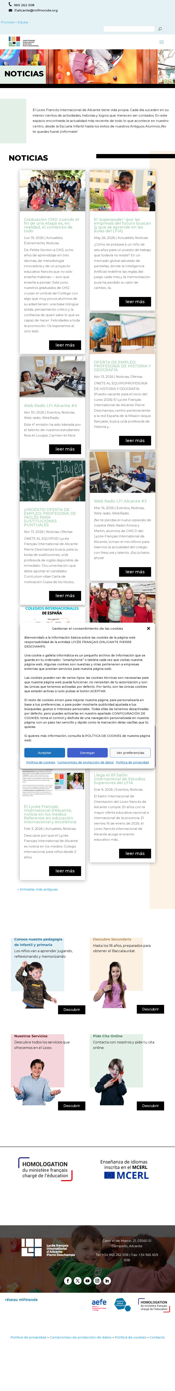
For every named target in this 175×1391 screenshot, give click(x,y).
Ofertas (66, 532)
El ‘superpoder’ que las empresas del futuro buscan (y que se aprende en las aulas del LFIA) (122, 225)
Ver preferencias (130, 753)
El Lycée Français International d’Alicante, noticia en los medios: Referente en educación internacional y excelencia (50, 814)
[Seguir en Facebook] (68, 1281)
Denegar (87, 753)
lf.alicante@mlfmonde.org (36, 10)
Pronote (7, 22)
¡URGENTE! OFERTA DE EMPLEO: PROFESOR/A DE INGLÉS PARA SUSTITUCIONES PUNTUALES (50, 517)
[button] (148, 628)
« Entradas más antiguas (38, 889)
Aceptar (44, 753)
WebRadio (50, 418)
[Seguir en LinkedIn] (107, 1281)
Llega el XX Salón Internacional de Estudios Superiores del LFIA (119, 779)
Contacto (157, 1337)
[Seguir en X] (78, 1281)
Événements (34, 243)
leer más (65, 345)
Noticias (52, 243)
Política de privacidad (132, 762)
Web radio (32, 418)
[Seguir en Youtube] (87, 1281)
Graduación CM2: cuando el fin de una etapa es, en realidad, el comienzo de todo (51, 225)
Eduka (23, 22)
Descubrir (71, 1010)
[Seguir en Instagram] (97, 1281)
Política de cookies (40, 762)
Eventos (53, 412)
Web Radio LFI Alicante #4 (50, 405)
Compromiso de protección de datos (85, 762)
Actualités (54, 238)
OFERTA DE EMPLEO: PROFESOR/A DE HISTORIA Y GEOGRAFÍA (122, 366)
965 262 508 (24, 5)
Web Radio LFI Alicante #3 (120, 501)
